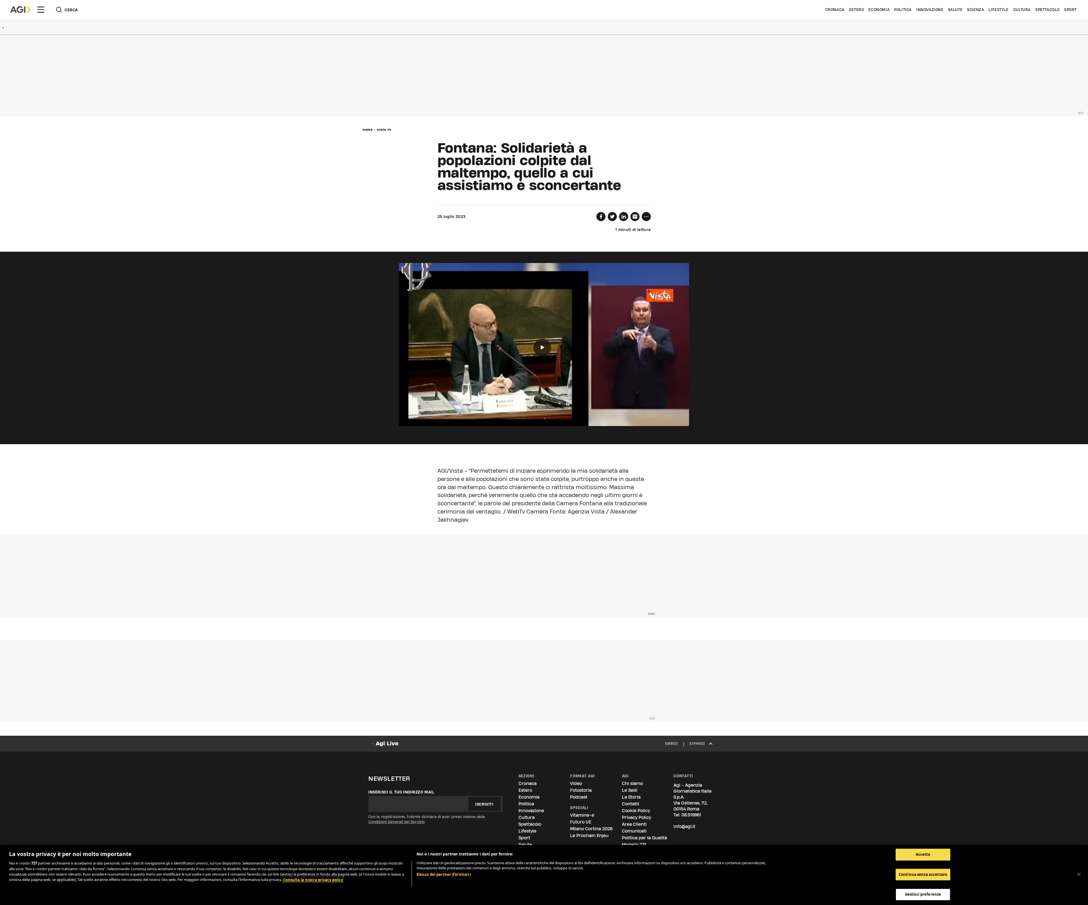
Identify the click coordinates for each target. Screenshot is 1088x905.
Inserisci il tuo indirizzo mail (401, 792)
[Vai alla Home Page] (20, 9)
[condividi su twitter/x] (612, 216)
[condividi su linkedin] (623, 216)
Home (368, 130)
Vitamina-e (582, 815)
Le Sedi (629, 790)
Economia (879, 9)
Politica (903, 9)
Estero (856, 9)
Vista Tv (384, 130)
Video (576, 783)
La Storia (631, 797)
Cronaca (835, 9)
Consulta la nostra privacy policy (313, 879)
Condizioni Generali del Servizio (396, 822)
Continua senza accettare (923, 874)
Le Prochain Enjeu (589, 835)
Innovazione (930, 9)
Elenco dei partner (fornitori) (443, 874)
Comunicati (634, 831)
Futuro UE (580, 822)
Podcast (578, 797)
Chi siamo (632, 783)
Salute (955, 9)
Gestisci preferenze (923, 894)
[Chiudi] (1079, 874)
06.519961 (691, 815)
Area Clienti (634, 824)
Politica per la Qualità (644, 837)
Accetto (923, 854)
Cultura (1022, 9)
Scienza (975, 9)
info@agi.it (684, 826)
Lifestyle (998, 9)
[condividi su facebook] (600, 216)
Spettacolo (1047, 9)
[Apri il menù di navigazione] (41, 9)
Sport (1070, 9)
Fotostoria (581, 790)
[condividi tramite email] (634, 216)
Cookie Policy (636, 810)
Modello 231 (634, 844)
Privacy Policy (636, 817)
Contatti (630, 803)
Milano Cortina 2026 (591, 828)
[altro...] (646, 216)
